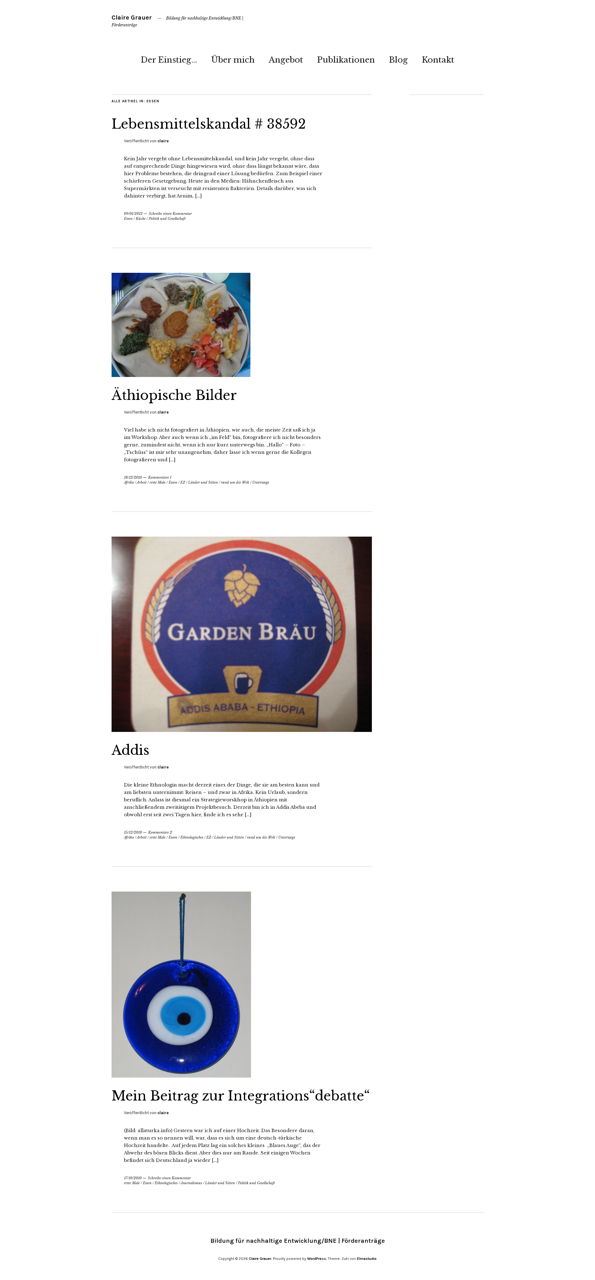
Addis (130, 750)
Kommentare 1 (159, 477)
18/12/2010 (133, 477)
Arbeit (142, 482)
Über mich (233, 60)
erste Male (157, 482)
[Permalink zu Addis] (242, 730)
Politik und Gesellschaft (167, 218)
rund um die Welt (235, 482)
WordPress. (317, 1258)
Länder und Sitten (203, 482)
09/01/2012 (133, 213)
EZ (182, 482)
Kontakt (438, 60)
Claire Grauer (132, 17)
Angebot (286, 60)
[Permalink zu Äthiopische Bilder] (181, 375)
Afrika (129, 482)
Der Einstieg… (169, 60)
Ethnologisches (191, 837)
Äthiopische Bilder (174, 395)
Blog (398, 60)
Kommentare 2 (160, 832)
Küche (141, 218)
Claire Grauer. (260, 1258)
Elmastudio (367, 1258)
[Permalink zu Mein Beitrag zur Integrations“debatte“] (181, 1076)
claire (163, 141)
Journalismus (191, 1183)
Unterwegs (260, 482)
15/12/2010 (133, 832)
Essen (128, 218)
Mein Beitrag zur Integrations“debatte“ (241, 1096)
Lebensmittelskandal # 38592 (209, 124)
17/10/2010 (133, 1178)
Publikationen (346, 60)
